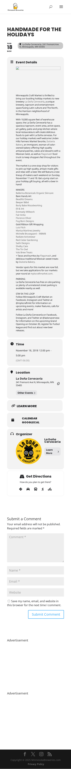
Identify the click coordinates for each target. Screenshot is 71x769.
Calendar (29, 418)
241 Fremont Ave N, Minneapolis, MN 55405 (35, 384)
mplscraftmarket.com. (42, 273)
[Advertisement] (35, 665)
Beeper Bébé (22, 202)
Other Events (25, 392)
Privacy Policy (36, 764)
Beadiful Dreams (24, 199)
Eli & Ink (20, 208)
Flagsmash (46, 153)
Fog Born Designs (25, 221)
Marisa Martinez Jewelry (28, 230)
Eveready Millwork (25, 211)
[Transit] (35, 489)
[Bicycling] (50, 489)
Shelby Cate (22, 246)
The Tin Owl (22, 249)
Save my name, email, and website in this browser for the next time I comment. (34, 603)
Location (23, 372)
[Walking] (42, 489)
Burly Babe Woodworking (29, 205)
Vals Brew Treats (24, 252)
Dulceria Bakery (27, 261)
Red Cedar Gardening (27, 240)
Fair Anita (21, 214)
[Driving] (28, 489)
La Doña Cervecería (34, 101)
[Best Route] (20, 489)
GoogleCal (30, 422)
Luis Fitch (21, 227)
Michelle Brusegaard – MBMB (31, 233)
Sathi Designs (23, 243)
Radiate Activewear (25, 236)
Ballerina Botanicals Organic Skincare (34, 193)
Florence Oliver (23, 217)
